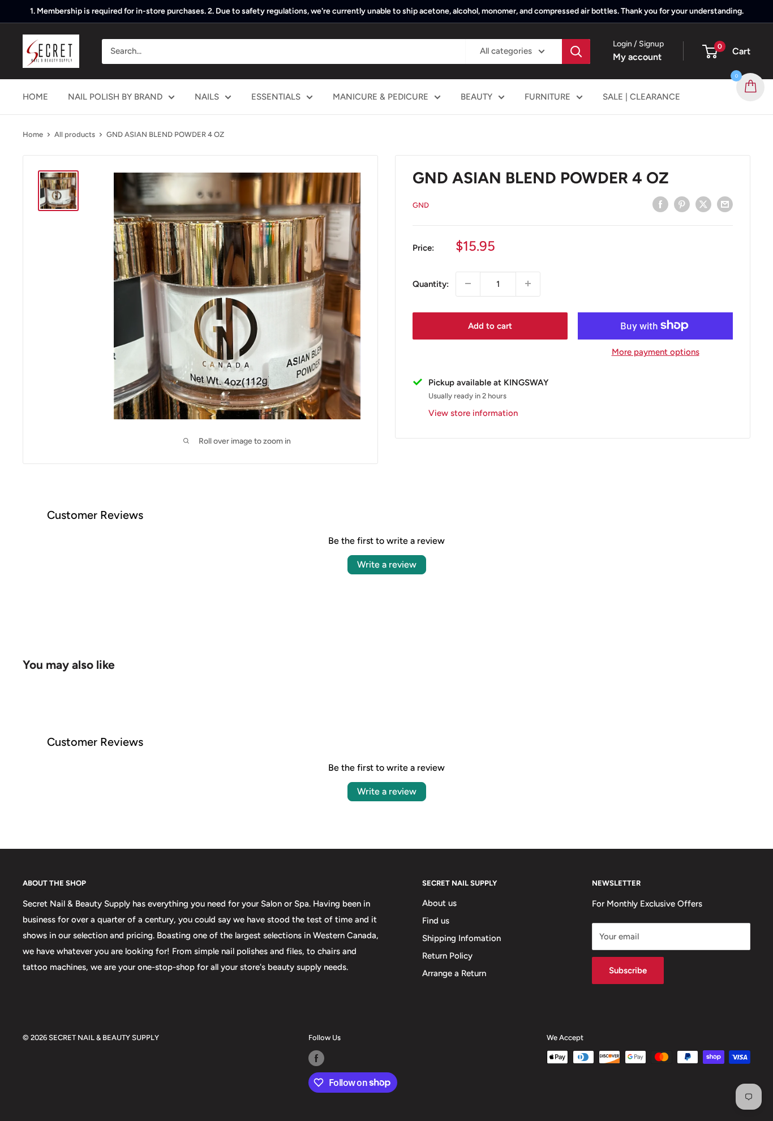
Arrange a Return (454, 973)
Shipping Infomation (461, 938)
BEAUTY (476, 97)
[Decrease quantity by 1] (468, 283)
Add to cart (490, 325)
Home (33, 134)
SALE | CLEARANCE (641, 97)
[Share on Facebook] (660, 204)
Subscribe (628, 970)
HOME (35, 97)
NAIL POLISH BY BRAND (115, 97)
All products (74, 134)
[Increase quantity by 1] (528, 283)
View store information (473, 412)
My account (637, 56)
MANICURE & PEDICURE (380, 97)
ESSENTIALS (275, 97)
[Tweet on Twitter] (703, 204)
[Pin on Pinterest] (682, 204)
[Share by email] (725, 204)
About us (439, 903)
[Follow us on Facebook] (316, 1058)
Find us (435, 921)
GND (421, 205)
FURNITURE (547, 97)
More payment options (655, 351)
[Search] (576, 51)
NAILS (207, 97)
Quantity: (431, 283)
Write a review (386, 564)
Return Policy (447, 956)
